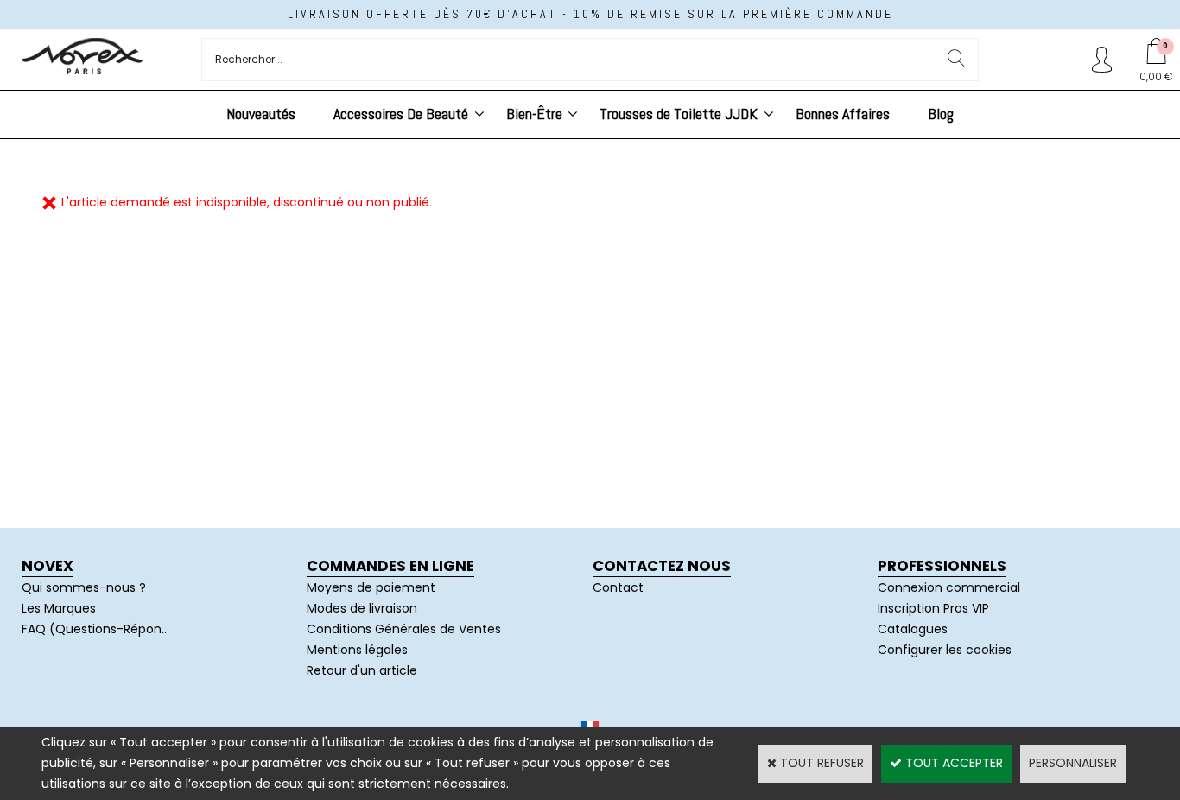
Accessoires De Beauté (400, 114)
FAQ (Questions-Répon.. (94, 629)
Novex (47, 566)
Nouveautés (260, 114)
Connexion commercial (949, 587)
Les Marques (59, 608)
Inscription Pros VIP (933, 608)
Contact (618, 587)
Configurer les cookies (945, 649)
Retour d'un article (362, 670)
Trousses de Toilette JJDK (679, 114)
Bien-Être (534, 114)
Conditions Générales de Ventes (404, 629)
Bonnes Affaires (843, 114)
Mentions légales (357, 649)
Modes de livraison (362, 608)
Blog (941, 114)
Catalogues (913, 629)
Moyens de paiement (371, 587)
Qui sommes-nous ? (84, 587)
